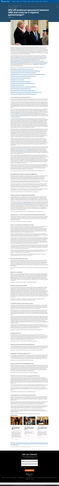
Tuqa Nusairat (31, 442)
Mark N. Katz (15, 443)
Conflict (9, 5)
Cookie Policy (7, 477)
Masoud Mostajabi (42, 443)
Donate (44, 1)
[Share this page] (56, 7)
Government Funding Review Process (30, 477)
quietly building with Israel (15, 112)
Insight (14, 1)
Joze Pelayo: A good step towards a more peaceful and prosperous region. (23, 94)
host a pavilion (36, 63)
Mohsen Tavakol (36, 443)
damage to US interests (32, 149)
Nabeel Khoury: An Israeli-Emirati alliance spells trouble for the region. (23, 83)
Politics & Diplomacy (15, 5)
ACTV (21, 1)
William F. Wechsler (19, 442)
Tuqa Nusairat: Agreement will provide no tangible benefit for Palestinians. (23, 72)
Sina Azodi (31, 443)
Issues (29, 1)
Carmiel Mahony (26, 443)
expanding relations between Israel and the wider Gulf (20, 61)
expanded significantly (27, 201)
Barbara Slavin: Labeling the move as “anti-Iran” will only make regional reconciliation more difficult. (28, 74)
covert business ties (22, 62)
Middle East (28, 435)
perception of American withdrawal (16, 150)
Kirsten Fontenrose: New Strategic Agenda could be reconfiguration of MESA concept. (25, 70)
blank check (16, 202)
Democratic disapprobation (15, 116)
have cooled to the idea (17, 60)
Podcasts (25, 1)
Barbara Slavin (36, 442)
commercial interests (18, 63)
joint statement (18, 48)
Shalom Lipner (41, 442)
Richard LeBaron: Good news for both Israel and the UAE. (20, 81)
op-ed (19, 228)
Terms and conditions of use (13, 477)
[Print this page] (56, 6)
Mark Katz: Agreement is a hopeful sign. (17, 79)
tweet (20, 250)
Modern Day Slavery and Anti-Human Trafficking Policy (51, 477)
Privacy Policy (3, 477)
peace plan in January (43, 56)
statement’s (30, 251)
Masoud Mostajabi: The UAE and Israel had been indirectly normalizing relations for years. (26, 92)
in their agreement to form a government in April (28, 58)
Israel (11, 5)
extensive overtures (23, 202)
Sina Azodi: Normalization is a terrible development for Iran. (21, 88)
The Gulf (20, 5)
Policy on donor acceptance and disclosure (39, 477)
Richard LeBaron (20, 443)
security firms (39, 321)
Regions (32, 1)
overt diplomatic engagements (38, 62)
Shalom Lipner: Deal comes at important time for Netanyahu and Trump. (23, 76)
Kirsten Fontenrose (26, 442)
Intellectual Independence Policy (20, 477)
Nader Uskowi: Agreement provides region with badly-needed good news (23, 86)
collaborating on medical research (39, 64)
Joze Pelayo (17, 444)
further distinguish (21, 115)
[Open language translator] (47, 1)
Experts (37, 1)
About (41, 1)
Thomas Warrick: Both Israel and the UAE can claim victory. (21, 78)
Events (18, 1)
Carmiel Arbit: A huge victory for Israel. (17, 85)
